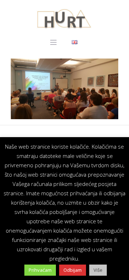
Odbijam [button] (72, 270)
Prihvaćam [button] (40, 270)
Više (98, 270)
